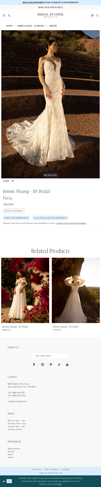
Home (9, 25)
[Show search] (97, 15)
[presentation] (25, 290)
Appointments (14, 448)
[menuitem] (4, 15)
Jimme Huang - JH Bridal (31, 25)
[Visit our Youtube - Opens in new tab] (67, 364)
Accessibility (65, 469)
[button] (4, 15)
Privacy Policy (37, 469)
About (10, 454)
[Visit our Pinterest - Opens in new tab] (50, 364)
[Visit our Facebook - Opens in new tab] (34, 364)
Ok (9, 481)
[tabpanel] (50, 104)
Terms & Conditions (51, 469)
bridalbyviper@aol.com (17, 401)
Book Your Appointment (17, 218)
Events (11, 457)
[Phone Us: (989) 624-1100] (9, 15)
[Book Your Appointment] (92, 15)
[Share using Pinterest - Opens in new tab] (13, 181)
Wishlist (11, 451)
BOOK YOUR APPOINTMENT (34, 2)
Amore (53, 25)
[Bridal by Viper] (50, 15)
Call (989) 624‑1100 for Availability (50, 218)
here (59, 484)
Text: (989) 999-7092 (17, 395)
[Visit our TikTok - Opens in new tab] (59, 364)
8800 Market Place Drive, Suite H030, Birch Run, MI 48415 (22, 385)
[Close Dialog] (4, 481)
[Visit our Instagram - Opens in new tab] (42, 364)
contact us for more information (71, 223)
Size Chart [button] (8, 204)
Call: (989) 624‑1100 (16, 392)
